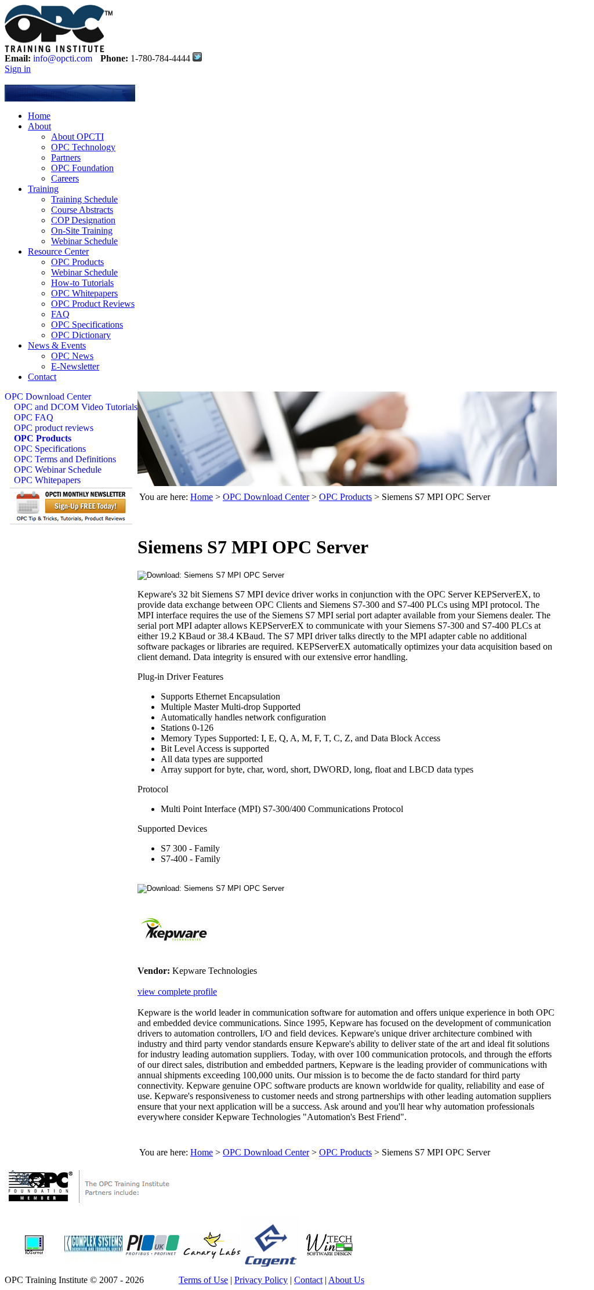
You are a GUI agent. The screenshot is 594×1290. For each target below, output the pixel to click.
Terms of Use (203, 1280)
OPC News (72, 356)
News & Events (57, 345)
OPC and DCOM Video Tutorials (75, 407)
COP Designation (83, 220)
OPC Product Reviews (93, 304)
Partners (66, 157)
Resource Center (58, 251)
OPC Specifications (87, 324)
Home (39, 116)
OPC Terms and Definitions (65, 459)
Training (43, 189)
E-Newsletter (75, 366)
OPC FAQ (33, 417)
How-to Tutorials (82, 283)
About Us (346, 1280)
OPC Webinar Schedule (58, 469)
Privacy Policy (261, 1280)
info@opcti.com (62, 58)
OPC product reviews (53, 428)
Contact (42, 377)
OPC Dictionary (81, 335)
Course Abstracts (82, 210)
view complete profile (177, 992)
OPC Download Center (48, 396)
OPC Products (77, 262)
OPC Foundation (82, 168)
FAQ (60, 314)
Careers (65, 178)
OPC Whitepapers (84, 293)
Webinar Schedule (84, 241)
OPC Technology (83, 147)
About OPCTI (77, 137)
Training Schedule (84, 199)
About (39, 126)
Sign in (18, 69)
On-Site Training (82, 230)
